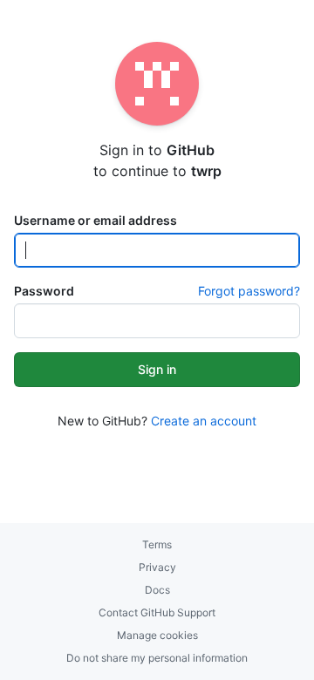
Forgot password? (249, 290)
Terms (157, 544)
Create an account (203, 420)
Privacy (157, 567)
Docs (157, 589)
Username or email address (95, 220)
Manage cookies (157, 635)
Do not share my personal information (157, 657)
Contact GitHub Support (157, 612)
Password (44, 290)
